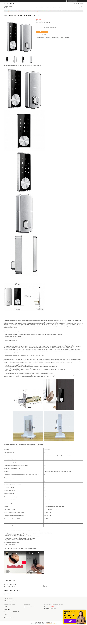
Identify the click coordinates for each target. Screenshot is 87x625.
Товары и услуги (40, 7)
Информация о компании (10, 600)
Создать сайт (13, 0)
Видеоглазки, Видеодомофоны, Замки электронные (28, 10)
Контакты (53, 7)
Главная (31, 7)
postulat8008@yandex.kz (53, 606)
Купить (42, 31)
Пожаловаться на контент (50, 623)
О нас (47, 7)
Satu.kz (50, 622)
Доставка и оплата (63, 7)
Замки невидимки (46, 10)
